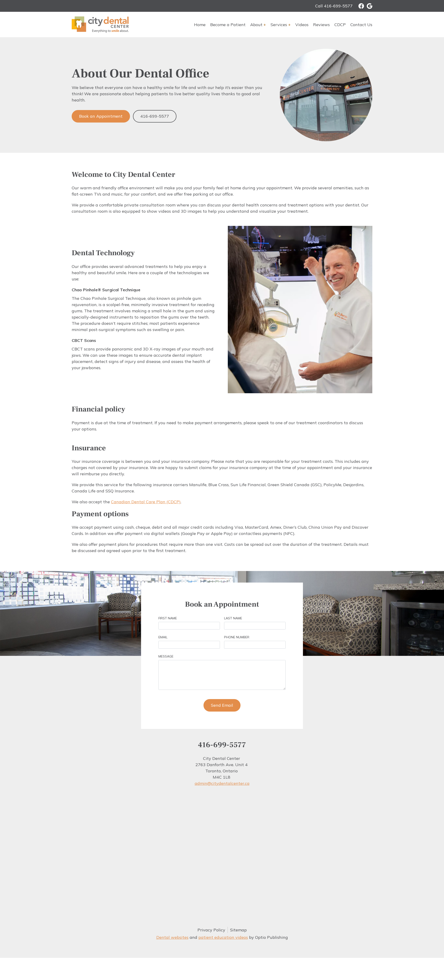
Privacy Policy (211, 930)
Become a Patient (228, 24)
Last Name (233, 618)
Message (165, 656)
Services (279, 24)
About (256, 24)
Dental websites (172, 937)
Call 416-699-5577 (334, 6)
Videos (301, 24)
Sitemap (238, 930)
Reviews (321, 24)
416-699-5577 (154, 116)
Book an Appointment (101, 116)
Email (162, 637)
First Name (167, 618)
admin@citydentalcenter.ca (222, 783)
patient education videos (223, 937)
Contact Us (361, 24)
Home (200, 24)
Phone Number (236, 637)
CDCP (340, 24)
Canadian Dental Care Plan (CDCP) (146, 501)
